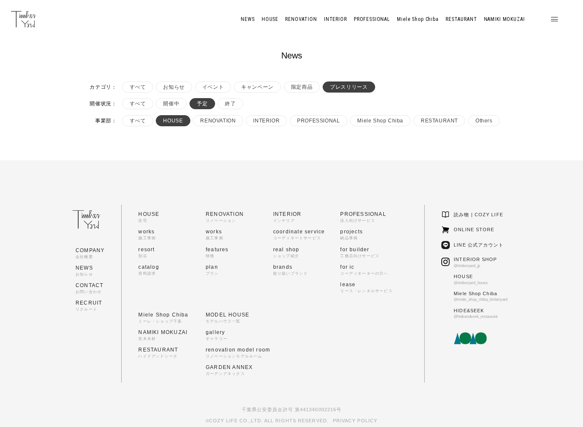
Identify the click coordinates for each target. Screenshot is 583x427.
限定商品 (301, 87)
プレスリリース (348, 87)
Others (484, 121)
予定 (202, 104)
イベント (213, 87)
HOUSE (173, 121)
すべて (138, 87)
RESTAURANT (439, 121)
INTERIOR (266, 121)
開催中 (171, 104)
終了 (230, 104)
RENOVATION (218, 121)
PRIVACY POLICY (355, 420)
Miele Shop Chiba (380, 121)
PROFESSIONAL (318, 121)
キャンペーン (257, 87)
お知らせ (173, 87)
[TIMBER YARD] (23, 19)
